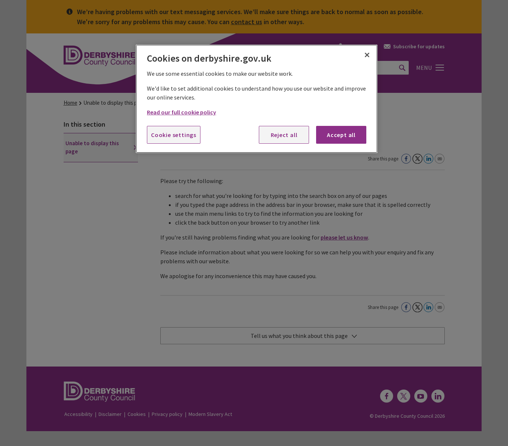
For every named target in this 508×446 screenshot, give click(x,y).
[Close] (367, 55)
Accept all (341, 135)
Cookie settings (173, 135)
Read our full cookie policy (181, 112)
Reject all (284, 135)
